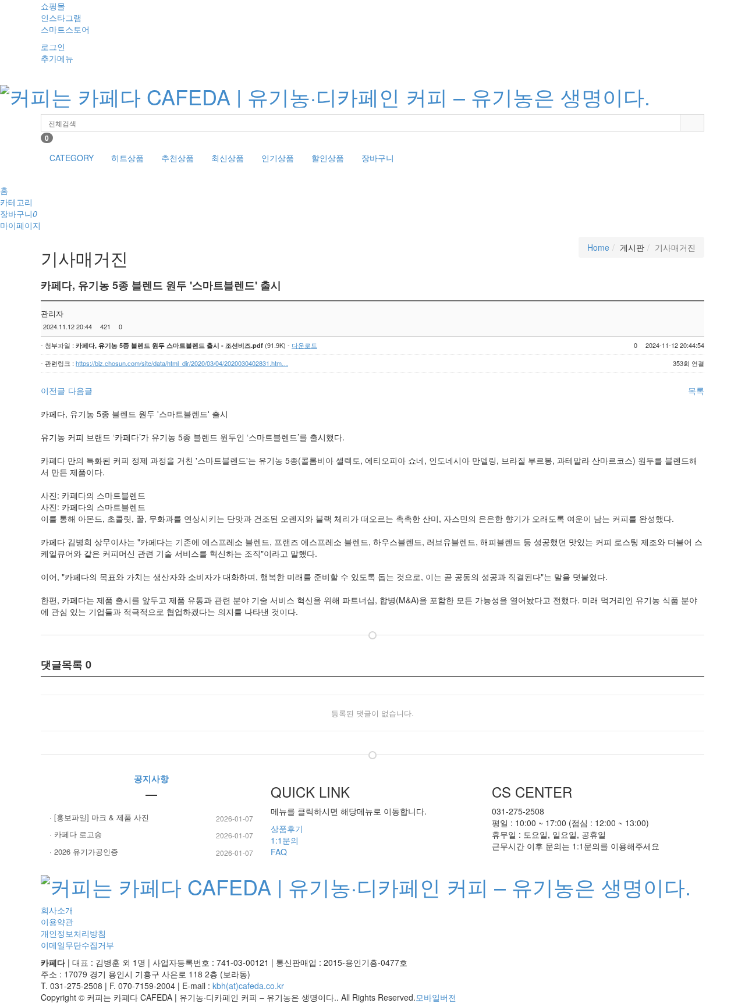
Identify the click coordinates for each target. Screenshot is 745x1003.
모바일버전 (436, 997)
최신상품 (227, 157)
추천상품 (177, 157)
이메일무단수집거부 (77, 945)
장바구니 (377, 157)
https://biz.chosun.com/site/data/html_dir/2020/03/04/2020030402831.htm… (182, 363)
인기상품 (277, 157)
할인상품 (327, 157)
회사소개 (57, 910)
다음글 (80, 390)
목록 (696, 390)
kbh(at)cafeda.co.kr (248, 985)
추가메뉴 (57, 58)
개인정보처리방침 (73, 933)
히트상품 (127, 157)
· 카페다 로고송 (151, 834)
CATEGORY (71, 157)
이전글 (53, 390)
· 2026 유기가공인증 (151, 852)
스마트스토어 (65, 29)
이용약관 (57, 921)
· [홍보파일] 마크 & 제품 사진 (151, 817)
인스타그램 (61, 17)
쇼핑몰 (53, 6)
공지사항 (151, 778)
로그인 (53, 46)
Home (598, 247)
